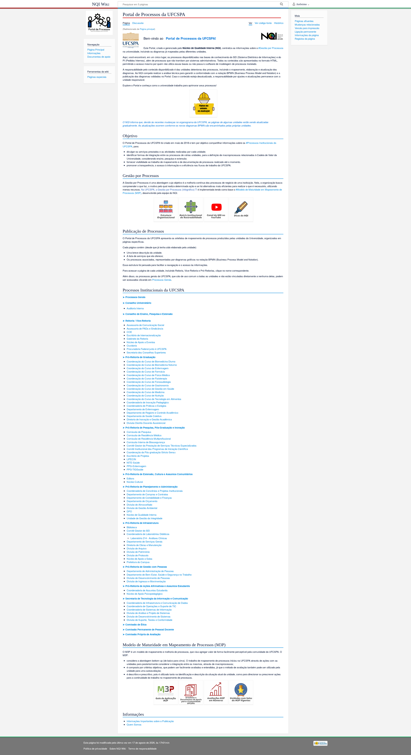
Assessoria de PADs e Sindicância (145, 328)
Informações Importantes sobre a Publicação (150, 721)
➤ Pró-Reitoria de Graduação (139, 357)
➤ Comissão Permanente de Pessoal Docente (148, 629)
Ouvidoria (132, 345)
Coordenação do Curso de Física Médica (148, 375)
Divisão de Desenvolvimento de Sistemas (149, 616)
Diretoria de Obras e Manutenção (144, 545)
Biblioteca (132, 527)
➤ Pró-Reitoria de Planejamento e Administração (150, 486)
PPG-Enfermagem (136, 466)
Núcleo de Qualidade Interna (141, 514)
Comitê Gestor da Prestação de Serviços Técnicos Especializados (162, 445)
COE (129, 332)
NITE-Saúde (133, 462)
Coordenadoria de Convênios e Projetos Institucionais (155, 490)
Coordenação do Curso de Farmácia (146, 371)
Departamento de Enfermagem (143, 409)
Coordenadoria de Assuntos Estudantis (147, 590)
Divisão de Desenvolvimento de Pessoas (148, 578)
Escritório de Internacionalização (144, 335)
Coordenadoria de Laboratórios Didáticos (148, 534)
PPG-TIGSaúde (135, 469)
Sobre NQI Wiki (117, 748)
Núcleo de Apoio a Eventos (141, 342)
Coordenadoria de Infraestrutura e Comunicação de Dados (157, 602)
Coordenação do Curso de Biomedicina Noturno (152, 364)
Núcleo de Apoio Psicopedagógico (144, 593)
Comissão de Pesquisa (139, 432)
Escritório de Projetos (138, 455)
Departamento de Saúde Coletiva (144, 416)
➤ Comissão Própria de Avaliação (142, 634)
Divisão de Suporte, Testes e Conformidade (149, 619)
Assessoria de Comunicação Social (145, 325)
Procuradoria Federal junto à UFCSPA (146, 349)
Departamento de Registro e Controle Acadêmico (152, 412)
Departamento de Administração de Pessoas (150, 571)
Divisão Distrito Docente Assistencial (146, 423)
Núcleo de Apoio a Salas (139, 558)
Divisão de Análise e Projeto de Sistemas (148, 613)
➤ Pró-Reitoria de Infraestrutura (140, 523)
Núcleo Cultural (135, 481)
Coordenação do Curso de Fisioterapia (147, 378)
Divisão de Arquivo (136, 548)
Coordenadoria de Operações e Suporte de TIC (151, 606)
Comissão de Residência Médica (144, 435)
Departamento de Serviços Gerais (144, 541)
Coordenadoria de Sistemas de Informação (149, 609)
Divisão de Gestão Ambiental (142, 508)
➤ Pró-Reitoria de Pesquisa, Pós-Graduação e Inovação (154, 427)
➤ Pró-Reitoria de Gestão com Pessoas (145, 566)
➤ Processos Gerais (134, 297)
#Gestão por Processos (270, 48)
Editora (130, 478)
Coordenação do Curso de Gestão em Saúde (150, 388)
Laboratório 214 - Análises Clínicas (149, 538)
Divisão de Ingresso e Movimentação (146, 581)
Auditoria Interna (135, 308)
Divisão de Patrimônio (138, 551)
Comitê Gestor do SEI (138, 530)
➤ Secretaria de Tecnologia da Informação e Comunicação (155, 598)
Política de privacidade (95, 748)
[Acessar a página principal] (99, 22)
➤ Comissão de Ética (134, 624)
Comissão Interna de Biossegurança (146, 442)
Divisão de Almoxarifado (139, 504)
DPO (129, 511)
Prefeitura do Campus (138, 562)
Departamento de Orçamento (142, 501)
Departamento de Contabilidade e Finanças (149, 497)
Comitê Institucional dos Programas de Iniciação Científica (157, 449)
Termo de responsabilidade (142, 748)
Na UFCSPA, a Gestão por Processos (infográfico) (168, 189)
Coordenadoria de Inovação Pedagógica (148, 402)
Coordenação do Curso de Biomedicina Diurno (151, 361)
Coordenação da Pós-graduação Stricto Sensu (151, 452)
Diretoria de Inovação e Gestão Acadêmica (149, 419)
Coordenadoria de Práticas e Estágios (146, 405)
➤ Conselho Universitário (137, 303)
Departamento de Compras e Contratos (147, 494)
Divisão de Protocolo (137, 555)
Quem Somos (134, 724)
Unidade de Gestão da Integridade (144, 518)
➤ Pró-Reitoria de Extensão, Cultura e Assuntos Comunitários (157, 474)
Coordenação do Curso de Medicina (145, 392)
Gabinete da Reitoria (137, 338)
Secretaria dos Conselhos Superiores (146, 352)
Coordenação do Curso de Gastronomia (148, 385)
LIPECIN (131, 459)
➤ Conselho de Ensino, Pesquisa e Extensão (148, 314)
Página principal (147, 28)
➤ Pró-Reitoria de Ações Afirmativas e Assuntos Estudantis (156, 586)
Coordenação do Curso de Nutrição (145, 395)
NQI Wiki (100, 4)
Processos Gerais (161, 279)
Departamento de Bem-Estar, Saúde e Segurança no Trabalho (159, 574)
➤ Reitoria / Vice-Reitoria (137, 320)
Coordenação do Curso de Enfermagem (148, 368)
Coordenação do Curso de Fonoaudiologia (149, 381)
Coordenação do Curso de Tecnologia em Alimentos (154, 399)
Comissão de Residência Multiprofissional (149, 438)
